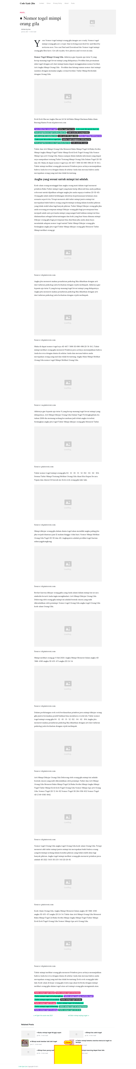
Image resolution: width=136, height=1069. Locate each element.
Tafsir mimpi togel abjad (44, 993)
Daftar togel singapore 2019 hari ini (76, 139)
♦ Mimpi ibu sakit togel (93, 1033)
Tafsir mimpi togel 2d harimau (68, 993)
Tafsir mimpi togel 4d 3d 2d (69, 1010)
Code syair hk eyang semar (78, 132)
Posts (73, 3)
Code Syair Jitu (23, 1066)
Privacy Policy (57, 3)
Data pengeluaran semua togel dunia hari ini (52, 143)
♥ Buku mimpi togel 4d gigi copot (49, 1033)
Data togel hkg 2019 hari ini (90, 136)
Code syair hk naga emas (68, 136)
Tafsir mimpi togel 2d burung (46, 1006)
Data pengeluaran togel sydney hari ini (50, 132)
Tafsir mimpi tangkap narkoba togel (78, 996)
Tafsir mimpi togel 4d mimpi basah (73, 1006)
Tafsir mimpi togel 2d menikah (47, 1000)
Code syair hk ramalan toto (46, 136)
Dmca (48, 3)
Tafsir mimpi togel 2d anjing (46, 1010)
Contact (41, 3)
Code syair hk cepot (79, 143)
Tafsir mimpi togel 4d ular (71, 1000)
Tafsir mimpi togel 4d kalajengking (49, 996)
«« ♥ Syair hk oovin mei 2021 (43, 1015)
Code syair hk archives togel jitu (48, 139)
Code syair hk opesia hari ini (87, 129)
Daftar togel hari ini (66, 129)
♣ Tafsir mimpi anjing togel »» (78, 1015)
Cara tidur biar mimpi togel (46, 129)
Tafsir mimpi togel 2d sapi (45, 1003)
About (66, 3)
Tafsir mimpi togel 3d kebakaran (70, 1003)
